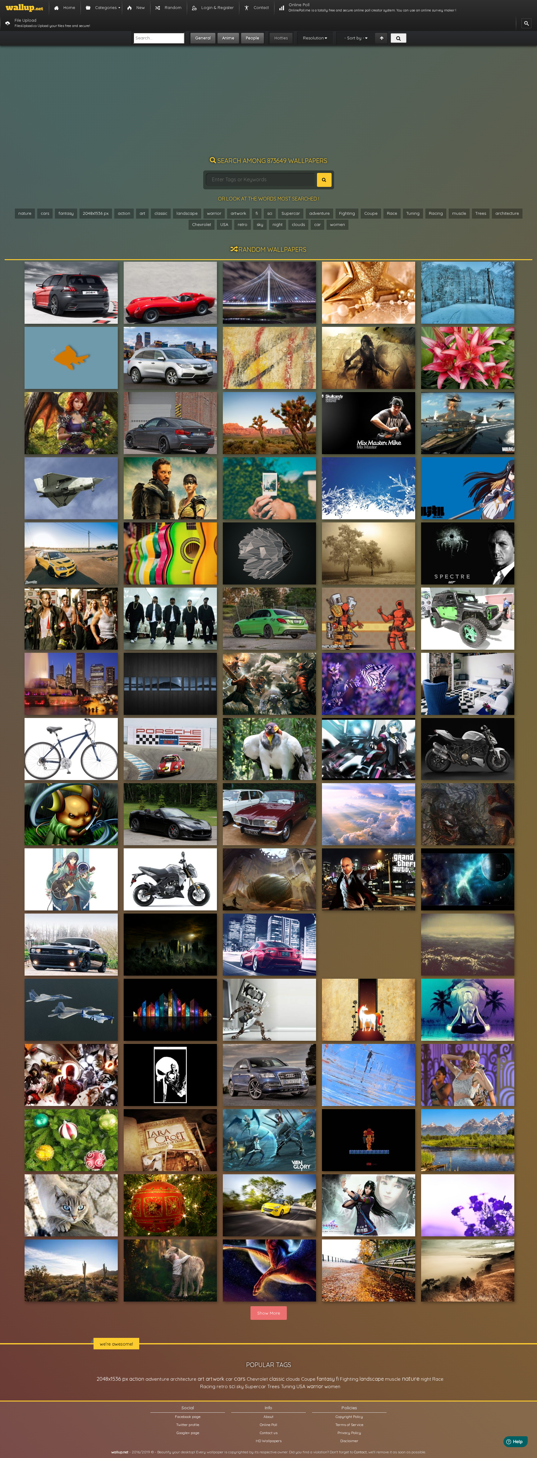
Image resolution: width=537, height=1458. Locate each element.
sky (260, 224)
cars (45, 213)
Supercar (291, 213)
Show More (268, 1313)
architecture (507, 213)
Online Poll (268, 1424)
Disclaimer (349, 1440)
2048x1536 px (95, 213)
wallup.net (119, 1452)
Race (392, 213)
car (317, 224)
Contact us (269, 1432)
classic (160, 213)
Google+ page (188, 1432)
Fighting (347, 213)
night (277, 224)
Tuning (413, 213)
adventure (319, 213)
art (142, 213)
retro (242, 224)
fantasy (66, 213)
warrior (214, 213)
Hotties (281, 37)
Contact (360, 1452)
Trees (480, 213)
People (252, 37)
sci (269, 213)
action (124, 213)
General (203, 37)
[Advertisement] (268, 104)
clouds (298, 224)
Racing (436, 213)
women (337, 224)
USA (224, 224)
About (268, 1416)
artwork (238, 213)
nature (24, 213)
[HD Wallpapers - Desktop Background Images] (24, 8)
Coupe (371, 213)
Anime (228, 37)
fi (256, 213)
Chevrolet (201, 224)
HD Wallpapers (269, 1440)
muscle (459, 213)
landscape (187, 213)
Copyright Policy (349, 1416)
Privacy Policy (349, 1432)
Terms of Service (349, 1424)
